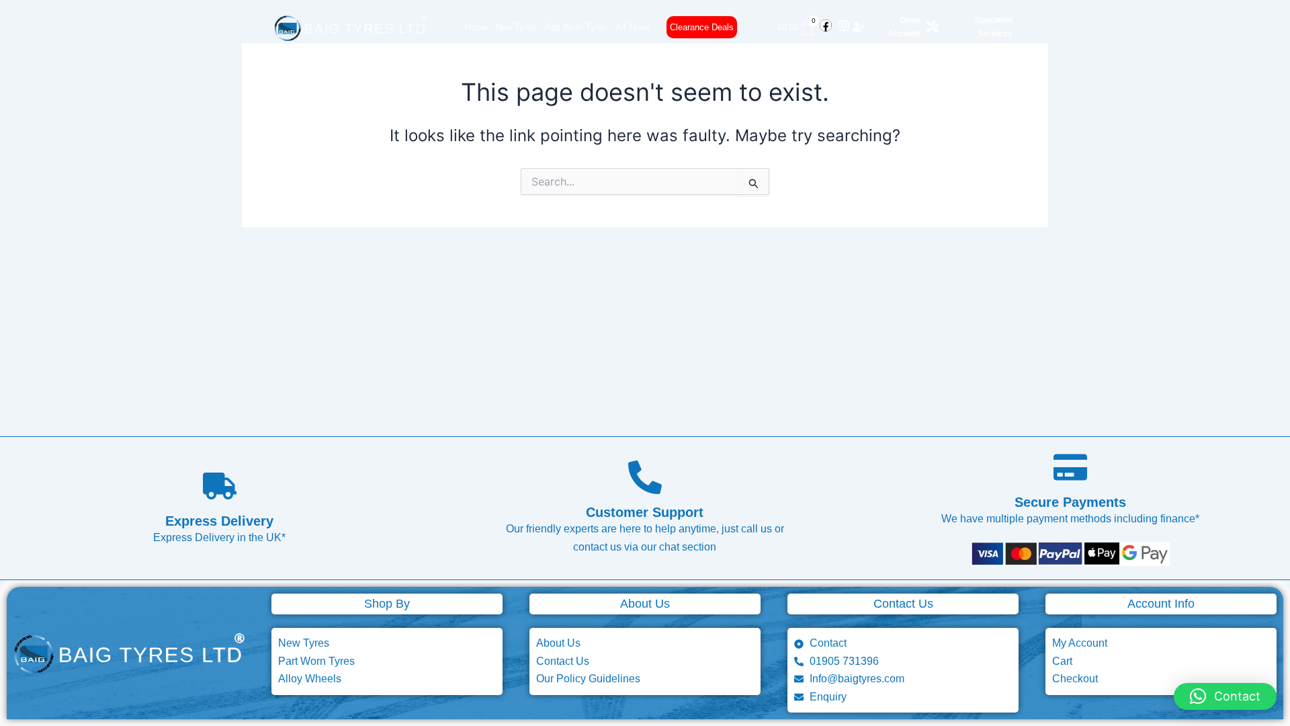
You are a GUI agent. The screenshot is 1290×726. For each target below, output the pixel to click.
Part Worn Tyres (575, 27)
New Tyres (515, 27)
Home (475, 27)
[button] (1225, 696)
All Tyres (632, 27)
